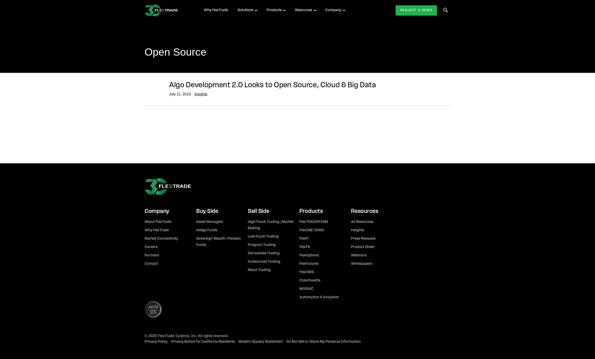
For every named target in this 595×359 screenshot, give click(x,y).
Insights (201, 94)
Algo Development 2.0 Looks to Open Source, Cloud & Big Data (272, 85)
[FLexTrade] (168, 10)
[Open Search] (445, 10)
